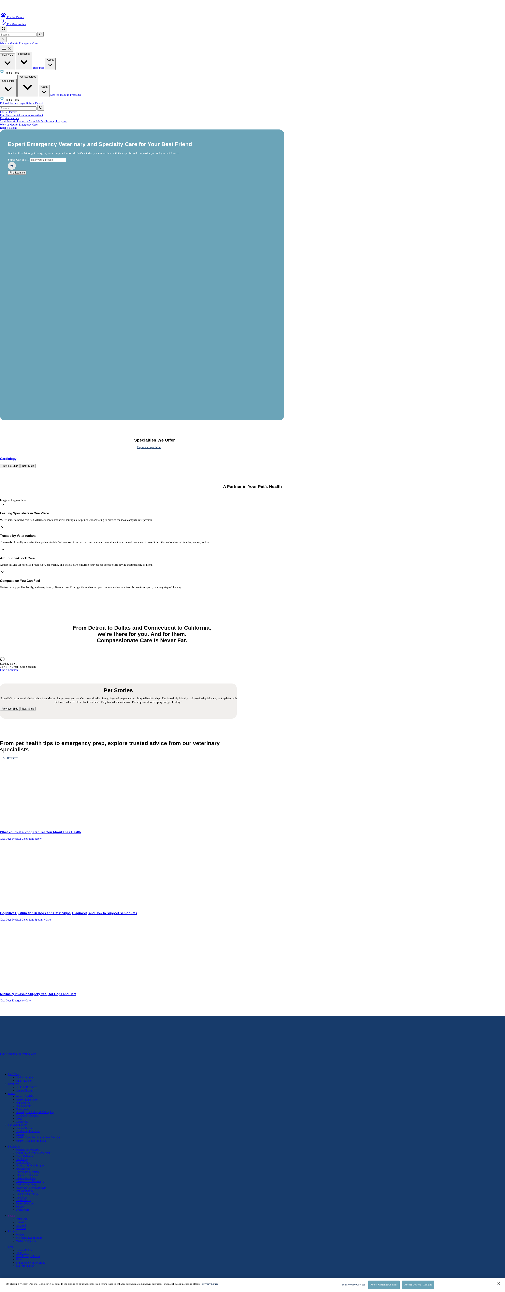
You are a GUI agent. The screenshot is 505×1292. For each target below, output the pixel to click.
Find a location (8, 1053)
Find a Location (9, 670)
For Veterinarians (9, 118)
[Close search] (3, 39)
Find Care (7, 55)
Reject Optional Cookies (383, 1284)
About (50, 59)
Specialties (24, 53)
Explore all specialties (149, 447)
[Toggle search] (3, 29)
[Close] (498, 1283)
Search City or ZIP (18, 159)
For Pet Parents (8, 112)
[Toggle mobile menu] (6, 48)
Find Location (17, 172)
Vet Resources (27, 76)
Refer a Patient (34, 103)
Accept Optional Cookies (418, 1284)
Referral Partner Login (13, 103)
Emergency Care (28, 43)
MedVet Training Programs (65, 94)
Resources (39, 67)
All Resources (10, 758)
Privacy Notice (210, 1283)
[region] (252, 1285)
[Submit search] (40, 34)
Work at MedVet (9, 43)
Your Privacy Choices (28, 1256)
